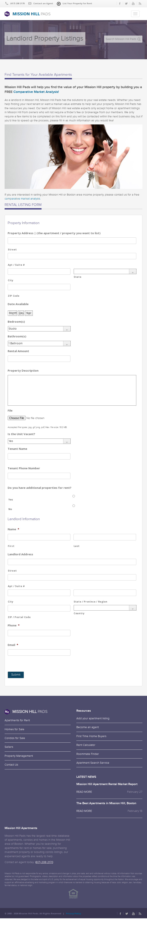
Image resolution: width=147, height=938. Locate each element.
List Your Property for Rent (77, 3)
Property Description (23, 370)
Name (13, 529)
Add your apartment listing (92, 718)
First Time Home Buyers (91, 736)
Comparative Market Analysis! (36, 92)
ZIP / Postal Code (19, 617)
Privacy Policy (73, 913)
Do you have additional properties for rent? (39, 488)
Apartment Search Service (92, 762)
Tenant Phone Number (24, 468)
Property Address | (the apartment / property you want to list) (54, 233)
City (10, 280)
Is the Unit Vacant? (21, 434)
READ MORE (84, 791)
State (77, 277)
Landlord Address (20, 554)
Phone (14, 625)
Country (79, 613)
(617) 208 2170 (44, 862)
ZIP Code (13, 295)
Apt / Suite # (16, 264)
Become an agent (87, 727)
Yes (10, 499)
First (11, 546)
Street (12, 249)
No (10, 509)
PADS (31, 13)
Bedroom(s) (16, 321)
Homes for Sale (14, 729)
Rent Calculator (85, 745)
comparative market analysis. (23, 198)
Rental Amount (18, 351)
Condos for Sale (15, 738)
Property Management (19, 756)
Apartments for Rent (17, 720)
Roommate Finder (87, 754)
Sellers (9, 747)
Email (13, 645)
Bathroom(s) (17, 336)
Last (77, 546)
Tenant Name (17, 449)
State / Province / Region (90, 601)
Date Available (18, 304)
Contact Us (11, 764)
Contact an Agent (43, 3)
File (10, 410)
